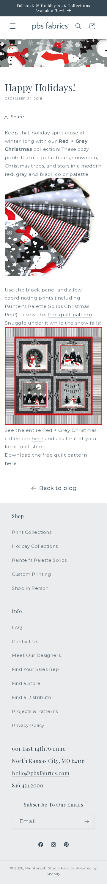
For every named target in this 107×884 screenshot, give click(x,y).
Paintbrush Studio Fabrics (49, 868)
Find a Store (26, 683)
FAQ (17, 627)
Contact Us (25, 641)
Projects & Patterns (35, 711)
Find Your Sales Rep (35, 669)
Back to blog (58, 488)
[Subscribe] (86, 821)
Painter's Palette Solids (39, 560)
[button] (12, 26)
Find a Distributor (32, 697)
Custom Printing (31, 574)
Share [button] (17, 117)
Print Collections (32, 532)
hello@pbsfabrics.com (41, 773)
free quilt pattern (70, 314)
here (38, 438)
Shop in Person (30, 588)
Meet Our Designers (36, 655)
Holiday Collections (35, 546)
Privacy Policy (28, 725)
